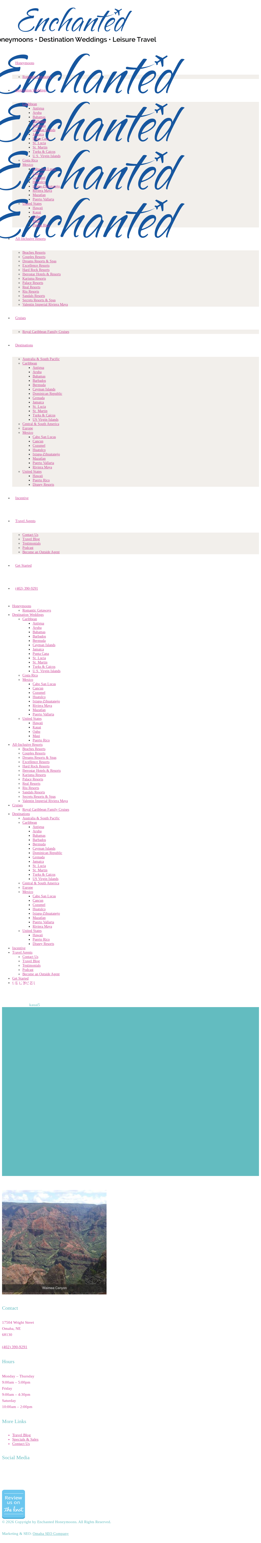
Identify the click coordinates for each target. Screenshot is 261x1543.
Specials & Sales (25, 1439)
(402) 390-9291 (14, 1347)
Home (7, 1005)
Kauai (20, 1005)
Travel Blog (21, 1435)
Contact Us (21, 1444)
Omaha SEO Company (51, 1534)
